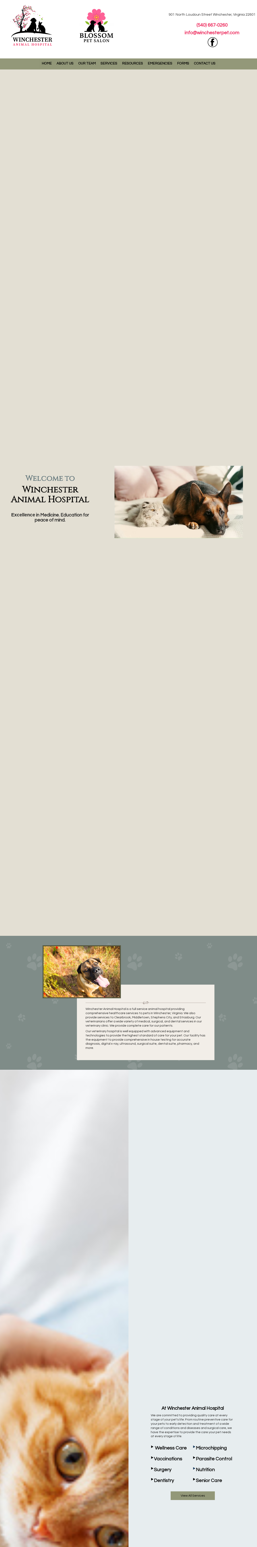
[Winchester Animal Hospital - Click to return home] (32, 25)
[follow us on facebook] (213, 42)
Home (47, 63)
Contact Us (204, 63)
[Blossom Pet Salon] (96, 24)
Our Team (87, 63)
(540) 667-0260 (212, 25)
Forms (183, 63)
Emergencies (160, 63)
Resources (132, 63)
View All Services (193, 1495)
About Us (65, 63)
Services (109, 63)
